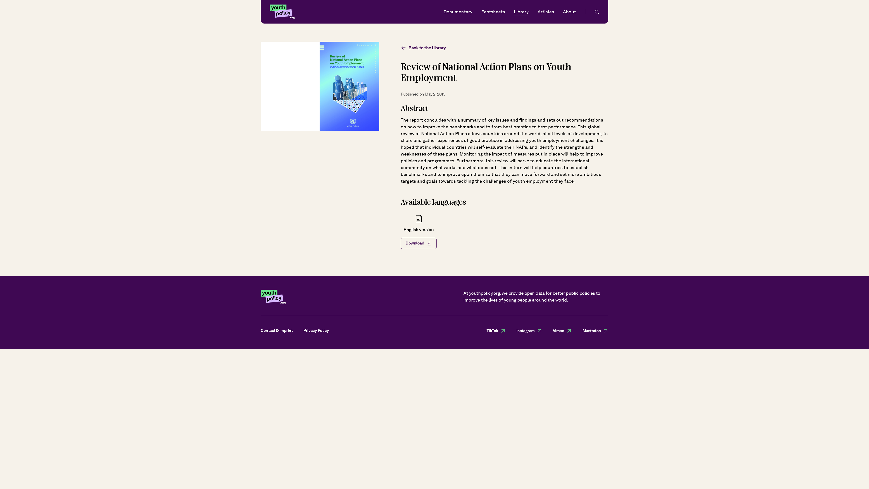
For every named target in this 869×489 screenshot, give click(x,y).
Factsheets (493, 11)
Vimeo (558, 330)
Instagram (525, 330)
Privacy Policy (316, 330)
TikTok (492, 330)
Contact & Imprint (277, 330)
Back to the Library (427, 47)
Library (521, 11)
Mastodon (592, 330)
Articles (546, 11)
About (569, 11)
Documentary (458, 11)
